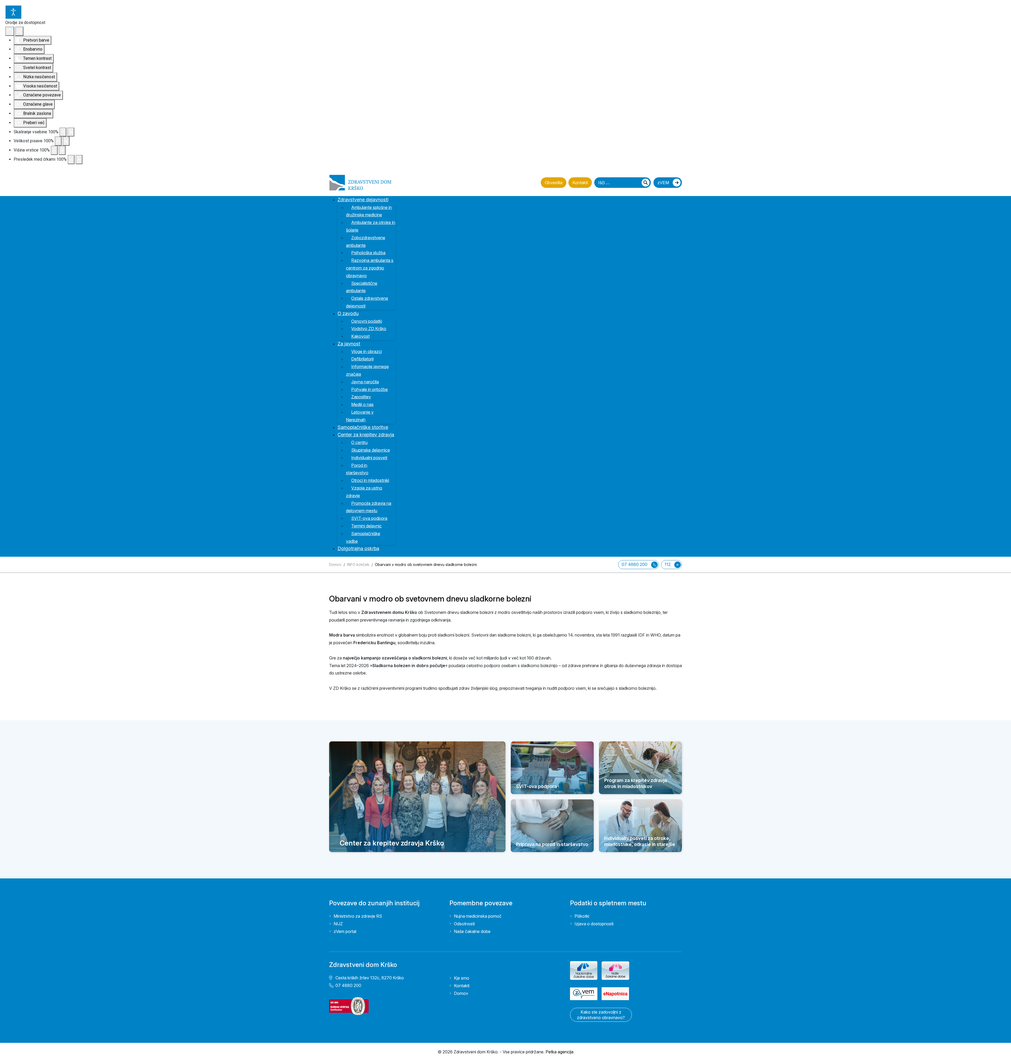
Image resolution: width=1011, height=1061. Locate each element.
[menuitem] (366, 199)
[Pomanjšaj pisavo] (58, 141)
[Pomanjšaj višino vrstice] (54, 150)
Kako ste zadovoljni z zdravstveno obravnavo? (601, 1014)
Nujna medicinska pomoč (478, 916)
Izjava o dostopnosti (593, 923)
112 (668, 564)
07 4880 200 (635, 564)
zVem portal (345, 931)
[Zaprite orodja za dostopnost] (19, 31)
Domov (461, 993)
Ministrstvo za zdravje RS (358, 916)
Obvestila (553, 182)
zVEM (663, 182)
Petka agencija (559, 1051)
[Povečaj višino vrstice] (62, 150)
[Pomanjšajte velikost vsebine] (63, 132)
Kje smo (461, 978)
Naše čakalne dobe (472, 931)
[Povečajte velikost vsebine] (70, 132)
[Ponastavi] (9, 31)
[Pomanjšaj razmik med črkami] (71, 159)
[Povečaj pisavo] (66, 141)
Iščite (646, 183)
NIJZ (338, 923)
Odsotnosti (464, 923)
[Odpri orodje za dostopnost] (13, 12)
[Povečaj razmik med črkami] (79, 159)
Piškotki (581, 916)
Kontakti (580, 182)
